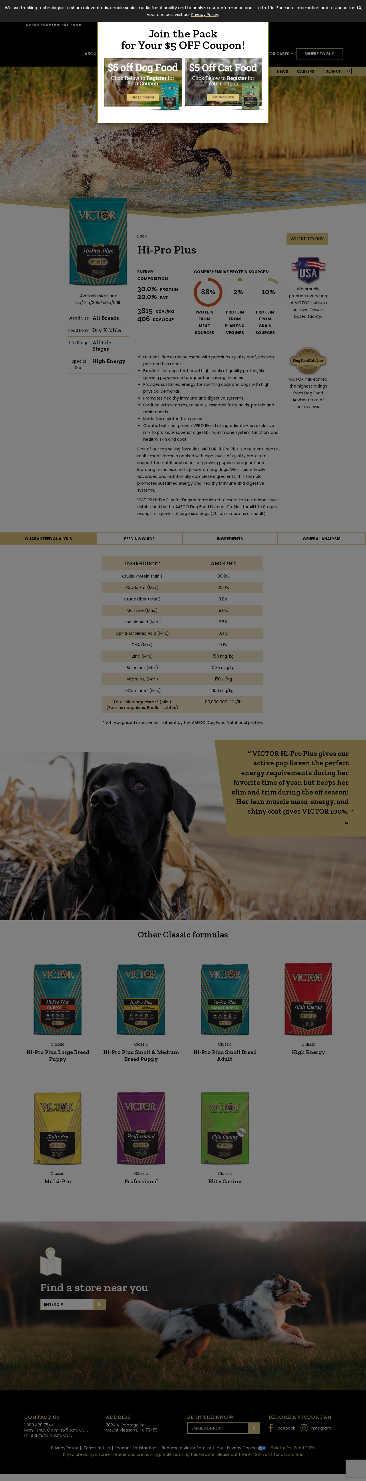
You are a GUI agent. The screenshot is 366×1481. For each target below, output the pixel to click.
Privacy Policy (204, 14)
